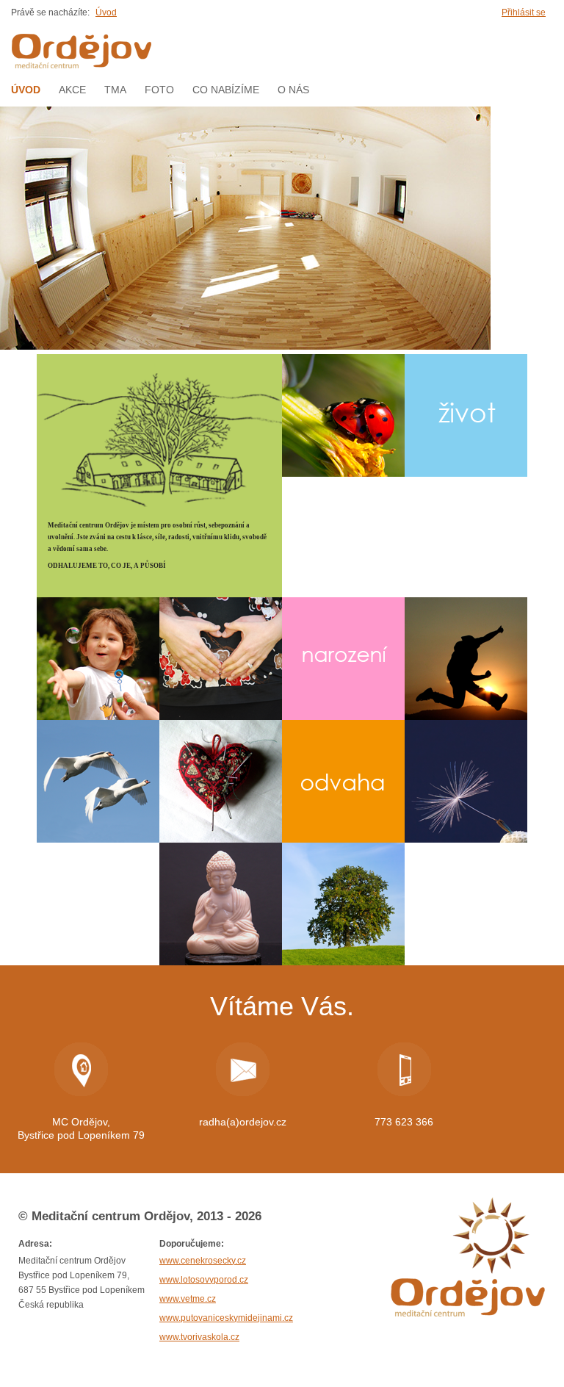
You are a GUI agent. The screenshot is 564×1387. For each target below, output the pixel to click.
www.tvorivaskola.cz (199, 1337)
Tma (115, 90)
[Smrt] (466, 781)
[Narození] (343, 658)
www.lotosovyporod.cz (203, 1280)
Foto (159, 90)
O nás (293, 90)
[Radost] (98, 658)
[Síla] (343, 904)
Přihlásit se (524, 12)
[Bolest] (220, 781)
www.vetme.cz (187, 1299)
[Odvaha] (343, 781)
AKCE (72, 90)
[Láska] (343, 415)
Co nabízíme (225, 90)
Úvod (106, 12)
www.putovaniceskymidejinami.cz (226, 1318)
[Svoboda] (466, 658)
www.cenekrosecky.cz (202, 1260)
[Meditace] (220, 904)
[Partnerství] (98, 781)
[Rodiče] (220, 658)
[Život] (466, 415)
